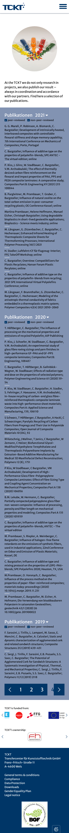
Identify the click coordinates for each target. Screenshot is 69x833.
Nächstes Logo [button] (64, 715)
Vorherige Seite (10, 690)
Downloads (12, 787)
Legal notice (12, 795)
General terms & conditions (22, 775)
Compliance (12, 779)
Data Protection (15, 783)
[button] (62, 4)
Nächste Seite (59, 690)
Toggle (56, 829)
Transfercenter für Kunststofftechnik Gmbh (13, 6)
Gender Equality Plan (18, 791)
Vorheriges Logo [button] (4, 715)
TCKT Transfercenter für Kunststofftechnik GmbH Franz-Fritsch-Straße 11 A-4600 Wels (32, 760)
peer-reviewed (16, 120)
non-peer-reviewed (42, 120)
